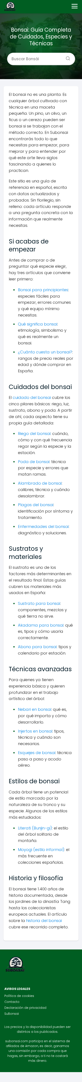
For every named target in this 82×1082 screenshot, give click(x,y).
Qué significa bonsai (37, 324)
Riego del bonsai (34, 433)
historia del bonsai (44, 920)
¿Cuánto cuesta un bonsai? (45, 352)
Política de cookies (19, 996)
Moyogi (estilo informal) (41, 849)
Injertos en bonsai (35, 731)
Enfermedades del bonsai (43, 526)
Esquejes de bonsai (36, 752)
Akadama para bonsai (40, 625)
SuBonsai (11, 1013)
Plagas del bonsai (35, 504)
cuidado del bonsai (32, 397)
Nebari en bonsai (34, 709)
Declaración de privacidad (25, 1008)
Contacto (11, 1002)
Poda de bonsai (33, 461)
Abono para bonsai (37, 646)
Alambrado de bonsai (40, 483)
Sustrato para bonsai (39, 603)
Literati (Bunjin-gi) (35, 828)
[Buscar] (66, 57)
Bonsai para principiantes (43, 290)
